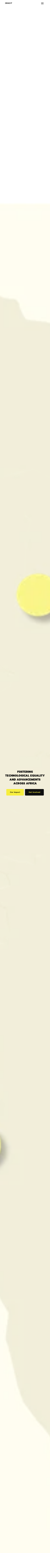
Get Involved (34, 792)
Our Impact (15, 792)
